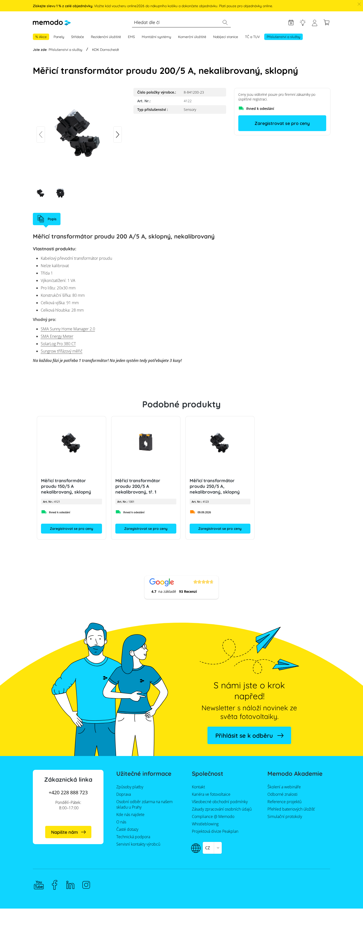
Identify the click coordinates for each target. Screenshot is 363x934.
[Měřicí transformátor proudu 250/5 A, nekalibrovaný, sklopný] (219, 443)
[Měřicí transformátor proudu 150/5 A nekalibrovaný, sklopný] (71, 443)
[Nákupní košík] (326, 22)
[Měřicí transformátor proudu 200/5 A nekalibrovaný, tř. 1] (145, 443)
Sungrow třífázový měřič (61, 351)
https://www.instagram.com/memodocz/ (86, 885)
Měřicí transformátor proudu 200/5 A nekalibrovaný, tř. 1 (137, 486)
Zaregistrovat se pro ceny (282, 123)
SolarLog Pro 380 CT (58, 343)
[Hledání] (225, 22)
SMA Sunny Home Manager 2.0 (68, 329)
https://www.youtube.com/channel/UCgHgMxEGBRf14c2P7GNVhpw (39, 885)
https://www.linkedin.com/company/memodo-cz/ (70, 885)
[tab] (46, 219)
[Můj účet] (315, 25)
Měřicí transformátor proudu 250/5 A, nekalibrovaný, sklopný (214, 486)
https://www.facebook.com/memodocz (54, 885)
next (117, 134)
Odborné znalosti (303, 22)
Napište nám (64, 832)
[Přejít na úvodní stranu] (52, 22)
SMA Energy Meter (57, 336)
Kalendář (291, 22)
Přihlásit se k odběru (244, 735)
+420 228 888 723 (68, 792)
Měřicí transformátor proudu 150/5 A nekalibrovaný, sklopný (66, 486)
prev (41, 134)
